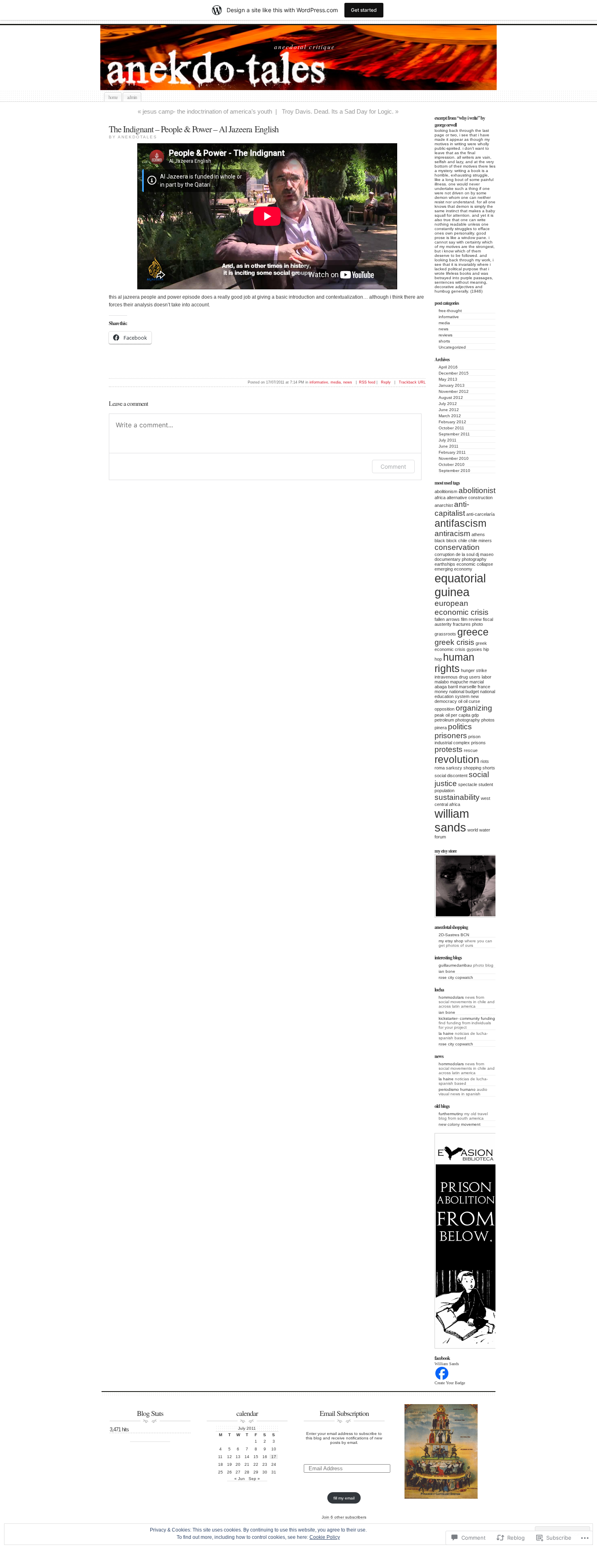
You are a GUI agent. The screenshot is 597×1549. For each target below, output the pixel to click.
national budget (464, 691)
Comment (393, 466)
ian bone (447, 971)
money (441, 691)
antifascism (461, 523)
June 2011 (449, 446)
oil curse (471, 701)
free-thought (450, 310)
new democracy (457, 699)
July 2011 (447, 440)
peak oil (442, 715)
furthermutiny (451, 1114)
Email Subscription (344, 1413)
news (443, 329)
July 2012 (448, 403)
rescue (471, 750)
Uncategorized (452, 347)
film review (471, 619)
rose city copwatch (456, 977)
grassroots (445, 633)
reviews (445, 335)
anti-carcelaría (480, 514)
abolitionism (446, 491)
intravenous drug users (457, 676)
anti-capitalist (452, 508)
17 (273, 1456)
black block (446, 540)
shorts (444, 341)
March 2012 (450, 416)
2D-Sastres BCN (454, 935)
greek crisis (454, 642)
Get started (364, 10)
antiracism (452, 533)
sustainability (457, 797)
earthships (445, 564)
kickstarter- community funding (467, 1018)
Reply (386, 382)
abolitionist (477, 490)
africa (440, 497)
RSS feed (367, 382)
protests (449, 749)
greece (473, 632)
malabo (442, 681)
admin (132, 97)
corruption (444, 554)
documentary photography (461, 559)
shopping (472, 767)
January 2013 (452, 385)
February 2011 (452, 452)
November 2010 (454, 458)
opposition (444, 709)
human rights (454, 663)
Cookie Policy (324, 1537)
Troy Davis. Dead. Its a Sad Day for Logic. (338, 111)
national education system (465, 694)
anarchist (444, 505)
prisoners (451, 735)
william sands (452, 820)
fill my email (344, 1498)
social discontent (451, 775)
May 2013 (448, 379)
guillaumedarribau (455, 965)
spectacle (467, 784)
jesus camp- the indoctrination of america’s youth (207, 111)
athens (478, 534)
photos (488, 719)
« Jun (239, 1478)
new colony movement (459, 1124)
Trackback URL (412, 382)
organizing (474, 708)
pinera (441, 727)
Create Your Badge (450, 1383)
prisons (478, 742)
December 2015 (454, 373)
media (444, 323)
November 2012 (454, 391)
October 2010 (452, 464)
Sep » (254, 1478)
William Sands (447, 1364)
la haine (446, 1033)
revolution (457, 759)
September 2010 (454, 470)
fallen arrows (447, 619)
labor (486, 676)
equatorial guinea (460, 585)
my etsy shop (451, 941)
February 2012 (452, 422)
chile (462, 540)
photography (467, 719)
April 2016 (448, 367)
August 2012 (451, 397)
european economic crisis (462, 607)
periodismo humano (457, 1089)
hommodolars (451, 997)
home (112, 97)
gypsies (474, 649)
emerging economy (453, 569)
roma (440, 767)
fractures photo (468, 624)
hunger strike (474, 670)
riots (484, 761)
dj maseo (484, 554)
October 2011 (451, 428)
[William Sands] (442, 1379)
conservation (457, 547)
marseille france (474, 686)
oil (460, 701)
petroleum (444, 719)
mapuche (459, 681)
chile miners (480, 540)
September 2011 (454, 434)
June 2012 (449, 409)
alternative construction (470, 497)
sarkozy (454, 767)
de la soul (465, 554)
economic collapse (474, 564)
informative (449, 317)
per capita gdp (465, 715)
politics (460, 726)
